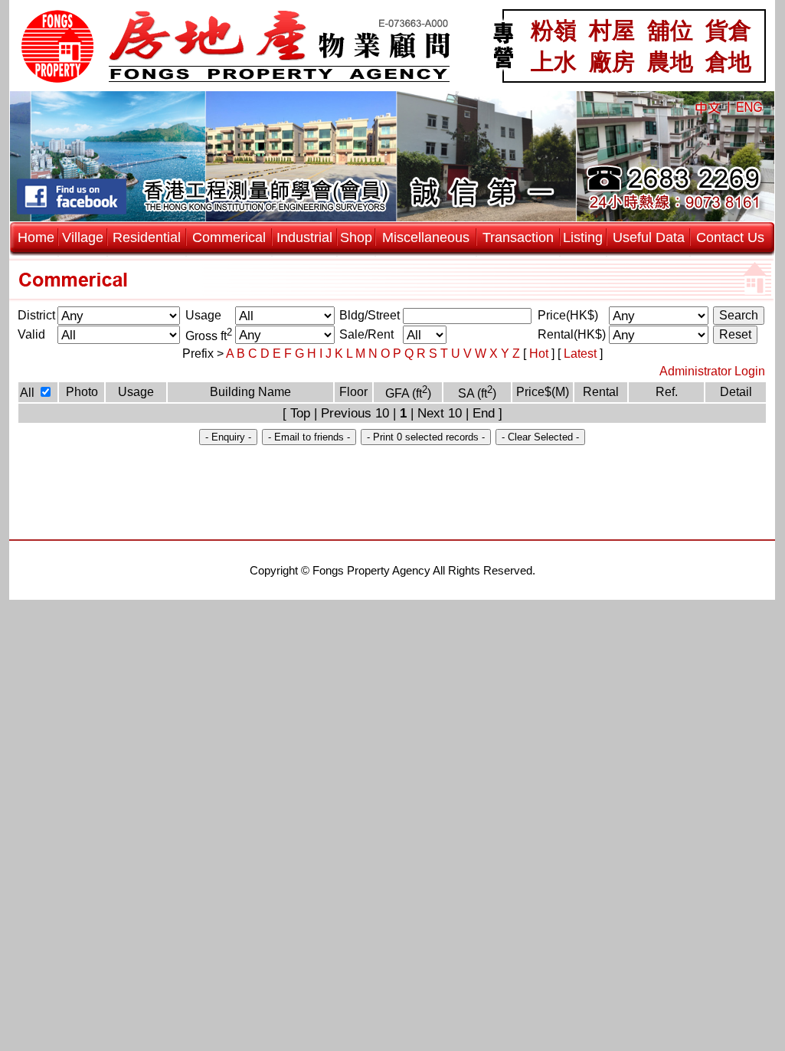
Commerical (229, 237)
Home (36, 237)
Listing (583, 237)
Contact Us (730, 237)
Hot (540, 353)
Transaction (518, 237)
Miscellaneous (425, 237)
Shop (356, 237)
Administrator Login (712, 371)
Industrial (304, 237)
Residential (147, 237)
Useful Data (649, 237)
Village (82, 237)
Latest (582, 353)
